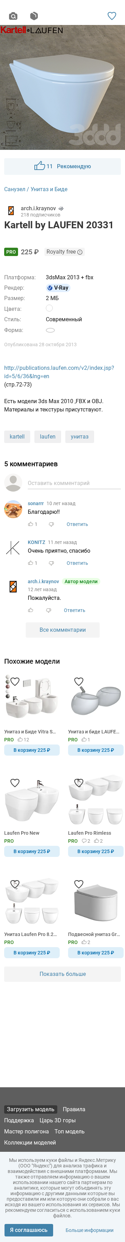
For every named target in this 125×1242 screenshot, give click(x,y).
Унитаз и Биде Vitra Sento (30, 731)
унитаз (80, 436)
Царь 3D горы (58, 1120)
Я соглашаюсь (29, 1230)
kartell (17, 436)
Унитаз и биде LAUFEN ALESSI (94, 731)
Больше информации (90, 1230)
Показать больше (63, 974)
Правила (74, 1109)
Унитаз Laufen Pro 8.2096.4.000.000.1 (30, 934)
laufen (48, 436)
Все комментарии (63, 630)
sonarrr (36, 503)
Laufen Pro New (21, 833)
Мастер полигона (26, 1131)
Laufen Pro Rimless (89, 833)
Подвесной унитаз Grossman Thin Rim (94, 934)
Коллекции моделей (30, 1142)
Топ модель (70, 1131)
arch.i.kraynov (43, 581)
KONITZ (36, 542)
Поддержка (19, 1120)
